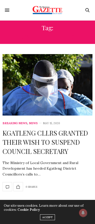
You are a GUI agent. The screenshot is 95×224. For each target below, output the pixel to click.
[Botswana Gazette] (47, 10)
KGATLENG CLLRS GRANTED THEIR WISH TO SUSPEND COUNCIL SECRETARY (45, 142)
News (33, 123)
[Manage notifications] (83, 213)
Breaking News (15, 123)
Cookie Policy (28, 209)
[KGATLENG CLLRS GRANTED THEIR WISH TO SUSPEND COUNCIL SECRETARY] (47, 85)
